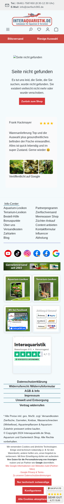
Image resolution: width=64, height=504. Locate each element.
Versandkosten (13, 229)
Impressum (32, 395)
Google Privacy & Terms (32, 472)
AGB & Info (32, 390)
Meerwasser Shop (47, 216)
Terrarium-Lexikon (15, 212)
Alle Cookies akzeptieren (33, 499)
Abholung (42, 237)
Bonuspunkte (12, 220)
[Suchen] (30, 29)
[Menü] (8, 29)
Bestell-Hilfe (11, 216)
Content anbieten (46, 224)
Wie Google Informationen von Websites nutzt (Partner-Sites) (32, 467)
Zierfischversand (46, 212)
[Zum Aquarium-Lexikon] (18, 288)
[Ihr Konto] (47, 29)
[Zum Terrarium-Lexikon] (46, 288)
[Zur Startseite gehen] (32, 19)
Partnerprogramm (47, 207)
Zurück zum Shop (32, 101)
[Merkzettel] (39, 29)
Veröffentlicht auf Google (24, 176)
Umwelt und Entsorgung (32, 400)
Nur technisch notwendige (33, 482)
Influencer (42, 233)
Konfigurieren (33, 490)
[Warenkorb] (56, 29)
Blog (6, 237)
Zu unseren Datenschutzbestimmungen (32, 475)
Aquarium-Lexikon (15, 207)
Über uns (9, 224)
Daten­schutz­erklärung (32, 381)
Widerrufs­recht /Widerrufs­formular (32, 386)
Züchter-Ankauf (45, 220)
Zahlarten (10, 233)
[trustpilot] (32, 351)
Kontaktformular (45, 229)
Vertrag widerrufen (32, 405)
